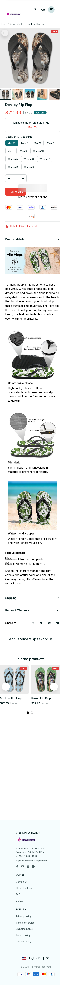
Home (3, 24)
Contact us (22, 881)
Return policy (23, 935)
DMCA (19, 900)
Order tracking (24, 888)
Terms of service (25, 922)
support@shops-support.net (31, 860)
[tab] (28, 713)
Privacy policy (24, 916)
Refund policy (23, 941)
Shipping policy (24, 928)
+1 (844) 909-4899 (27, 856)
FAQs (19, 894)
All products (16, 24)
